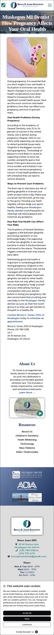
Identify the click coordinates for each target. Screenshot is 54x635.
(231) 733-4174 (27, 553)
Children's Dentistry (27, 435)
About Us (27, 431)
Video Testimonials (27, 452)
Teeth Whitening (27, 439)
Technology (27, 443)
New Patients (27, 448)
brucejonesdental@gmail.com (28, 556)
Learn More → (27, 392)
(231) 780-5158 (27, 550)
